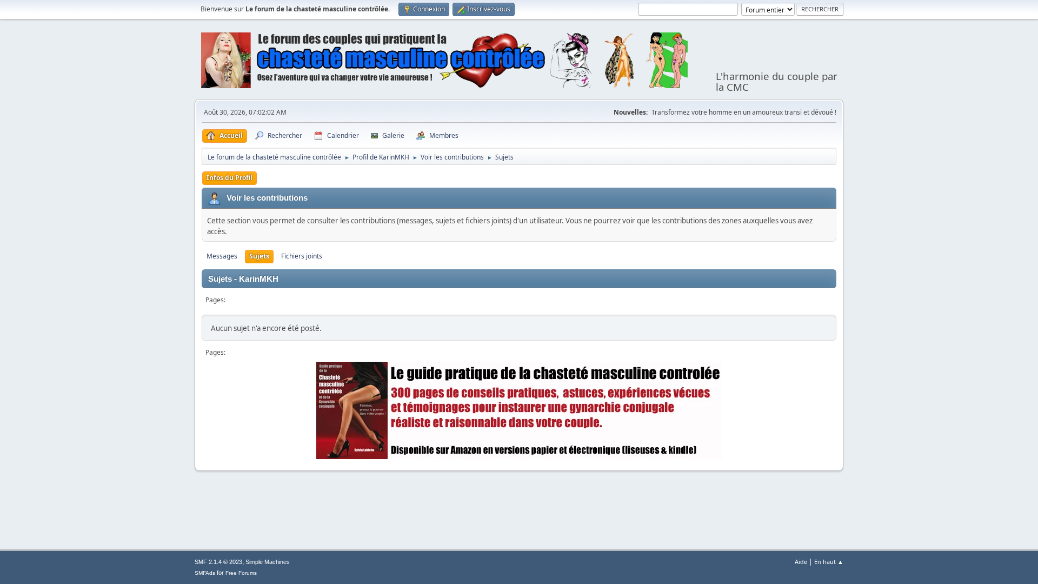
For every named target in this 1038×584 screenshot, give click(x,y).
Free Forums (241, 573)
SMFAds (205, 573)
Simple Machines (267, 562)
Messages (222, 256)
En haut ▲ (828, 562)
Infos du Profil (229, 177)
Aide (801, 562)
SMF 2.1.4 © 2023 (218, 562)
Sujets (259, 256)
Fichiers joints (301, 256)
